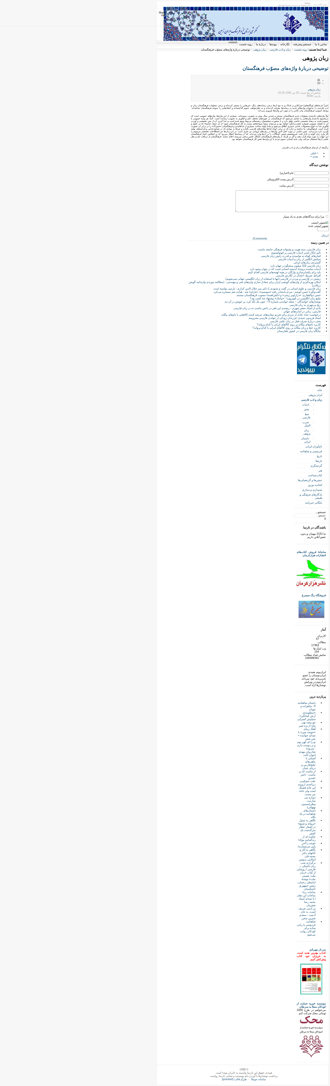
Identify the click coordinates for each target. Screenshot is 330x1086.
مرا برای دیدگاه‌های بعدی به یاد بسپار (303, 216)
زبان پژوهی (259, 49)
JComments (259, 238)
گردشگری (316, 465)
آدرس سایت (286, 185)
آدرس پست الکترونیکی (280, 179)
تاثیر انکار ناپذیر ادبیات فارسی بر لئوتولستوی (296, 252)
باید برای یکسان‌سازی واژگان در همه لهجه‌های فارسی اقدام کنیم (284, 272)
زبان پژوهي (314, 89)
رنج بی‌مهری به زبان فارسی (305, 304)
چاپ (318, 80)
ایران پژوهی (315, 394)
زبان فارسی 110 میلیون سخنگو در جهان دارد (295, 265)
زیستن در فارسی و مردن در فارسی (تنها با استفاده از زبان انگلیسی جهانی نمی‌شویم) (273, 278)
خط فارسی (306, 416)
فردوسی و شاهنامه (311, 451)
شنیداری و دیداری (312, 489)
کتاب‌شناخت (315, 475)
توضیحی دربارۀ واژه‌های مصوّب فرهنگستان (285, 68)
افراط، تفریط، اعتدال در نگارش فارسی (298, 275)
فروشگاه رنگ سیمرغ (314, 595)
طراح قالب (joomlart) (234, 1079)
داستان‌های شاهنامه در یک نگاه (307, 813)
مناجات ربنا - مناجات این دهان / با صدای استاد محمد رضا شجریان (306, 899)
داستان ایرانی (305, 440)
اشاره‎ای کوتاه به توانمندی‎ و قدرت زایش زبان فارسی (291, 255)
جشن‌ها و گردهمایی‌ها (310, 480)
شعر (306, 409)
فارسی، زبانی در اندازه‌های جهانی (302, 311)
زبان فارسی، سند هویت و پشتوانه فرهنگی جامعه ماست (289, 249)
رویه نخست (300, 49)
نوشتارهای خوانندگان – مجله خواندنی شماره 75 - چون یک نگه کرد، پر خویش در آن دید (272, 301)
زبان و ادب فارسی (280, 49)
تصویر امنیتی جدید (318, 225)
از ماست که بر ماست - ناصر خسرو (307, 774)
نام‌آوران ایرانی (313, 446)
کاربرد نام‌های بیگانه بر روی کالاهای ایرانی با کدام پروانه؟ (289, 324)
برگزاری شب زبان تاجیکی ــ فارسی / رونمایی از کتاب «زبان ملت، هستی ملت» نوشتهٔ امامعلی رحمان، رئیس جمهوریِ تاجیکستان (306, 875)
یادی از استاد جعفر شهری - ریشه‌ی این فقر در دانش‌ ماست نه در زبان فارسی (277, 308)
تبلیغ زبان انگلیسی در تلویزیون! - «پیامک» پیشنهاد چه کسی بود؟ (285, 298)
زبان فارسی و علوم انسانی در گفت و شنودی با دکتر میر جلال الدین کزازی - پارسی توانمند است (267, 288)
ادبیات (305, 404)
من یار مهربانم (318, 949)
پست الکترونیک (318, 83)
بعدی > (314, 156)
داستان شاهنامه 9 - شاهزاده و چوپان (307, 706)
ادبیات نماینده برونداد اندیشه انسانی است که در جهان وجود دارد (285, 269)
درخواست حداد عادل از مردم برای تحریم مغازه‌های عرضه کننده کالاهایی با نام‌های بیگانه (271, 314)
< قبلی (314, 153)
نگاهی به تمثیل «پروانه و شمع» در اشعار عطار (307, 823)
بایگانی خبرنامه (313, 502)
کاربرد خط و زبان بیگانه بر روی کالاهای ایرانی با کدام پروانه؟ (286, 327)
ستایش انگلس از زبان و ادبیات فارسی (299, 259)
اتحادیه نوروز (315, 484)
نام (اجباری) (286, 172)
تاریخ (319, 456)
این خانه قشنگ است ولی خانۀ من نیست (307, 791)
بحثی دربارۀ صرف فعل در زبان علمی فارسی (295, 321)
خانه (319, 390)
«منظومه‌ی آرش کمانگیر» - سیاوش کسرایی (306, 716)
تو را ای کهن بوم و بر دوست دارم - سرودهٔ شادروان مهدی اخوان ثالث (306, 748)
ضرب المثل (306, 424)
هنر (320, 470)
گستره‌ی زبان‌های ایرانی (307, 262)
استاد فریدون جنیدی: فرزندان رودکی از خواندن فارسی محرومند (285, 317)
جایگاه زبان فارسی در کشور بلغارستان (299, 331)
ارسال (324, 235)
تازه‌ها (319, 460)
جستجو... (321, 512)
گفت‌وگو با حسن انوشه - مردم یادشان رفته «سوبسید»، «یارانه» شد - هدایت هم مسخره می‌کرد (267, 291)
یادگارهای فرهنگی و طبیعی (311, 496)
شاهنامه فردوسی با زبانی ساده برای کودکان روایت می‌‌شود (306, 928)
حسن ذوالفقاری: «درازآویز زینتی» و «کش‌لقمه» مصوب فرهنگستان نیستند (278, 295)
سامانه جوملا (258, 1079)
